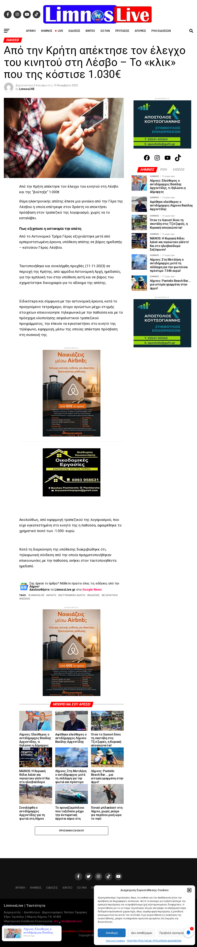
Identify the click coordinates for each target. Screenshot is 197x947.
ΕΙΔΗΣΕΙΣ (94, 595)
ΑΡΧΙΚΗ (31, 30)
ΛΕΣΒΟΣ (25, 599)
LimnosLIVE (26, 89)
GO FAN (105, 30)
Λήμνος (46, 30)
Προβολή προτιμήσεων (174, 932)
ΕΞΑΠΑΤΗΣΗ (110, 595)
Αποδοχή (112, 932)
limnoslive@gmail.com (68, 921)
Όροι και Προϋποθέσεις (62, 931)
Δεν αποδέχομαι (141, 932)
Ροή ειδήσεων (161, 30)
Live (60, 30)
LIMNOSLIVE (37, 595)
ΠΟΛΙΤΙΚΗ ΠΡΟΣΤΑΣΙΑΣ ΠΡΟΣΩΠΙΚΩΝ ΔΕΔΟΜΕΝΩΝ (154, 940)
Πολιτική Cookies (115, 940)
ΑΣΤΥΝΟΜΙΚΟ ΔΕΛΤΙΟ (72, 595)
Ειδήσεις (74, 30)
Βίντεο (90, 30)
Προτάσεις (122, 30)
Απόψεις (140, 30)
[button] (189, 890)
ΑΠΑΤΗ (52, 595)
